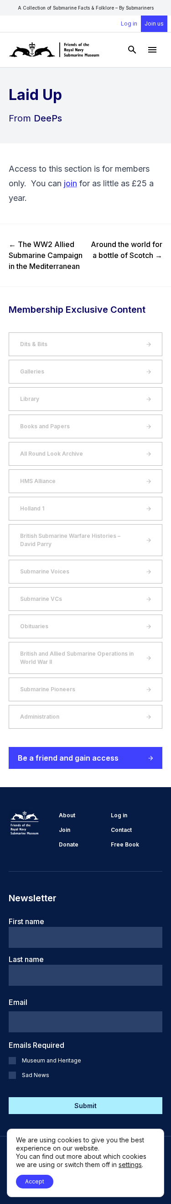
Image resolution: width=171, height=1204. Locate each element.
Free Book (125, 844)
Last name (26, 959)
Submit (85, 1105)
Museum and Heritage (51, 1060)
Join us (154, 23)
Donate (68, 844)
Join (64, 829)
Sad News (35, 1075)
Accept (34, 1181)
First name (26, 921)
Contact (121, 829)
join (70, 183)
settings (130, 1164)
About (67, 815)
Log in (129, 23)
